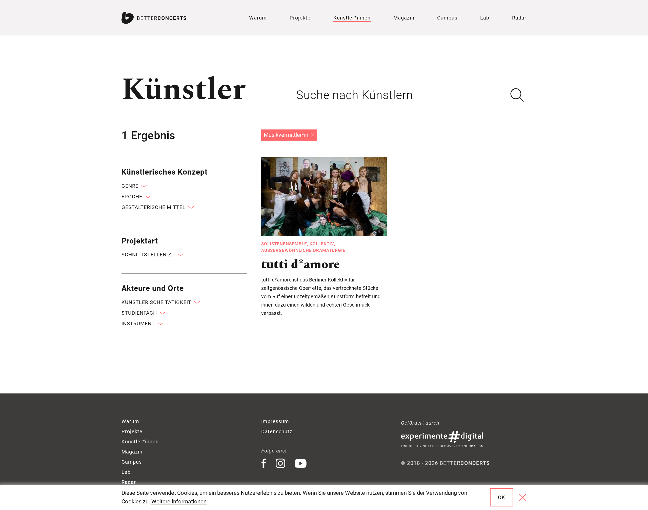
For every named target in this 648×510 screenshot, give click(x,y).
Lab (484, 18)
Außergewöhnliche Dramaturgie (303, 250)
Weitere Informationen (179, 501)
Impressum (275, 421)
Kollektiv (322, 243)
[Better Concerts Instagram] (280, 463)
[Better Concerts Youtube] (301, 463)
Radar (519, 18)
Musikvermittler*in (286, 135)
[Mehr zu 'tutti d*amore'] (324, 196)
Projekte (300, 18)
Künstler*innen (352, 18)
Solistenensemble (284, 243)
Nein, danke (522, 497)
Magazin (403, 18)
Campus (447, 18)
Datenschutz (276, 431)
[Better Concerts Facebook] (263, 463)
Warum (258, 18)
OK (501, 497)
